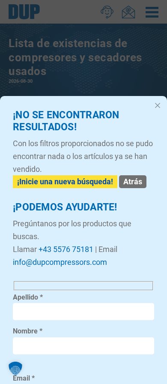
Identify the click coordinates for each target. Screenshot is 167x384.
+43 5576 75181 (66, 249)
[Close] (157, 105)
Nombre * (27, 331)
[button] (15, 368)
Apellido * (28, 297)
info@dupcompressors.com (60, 262)
